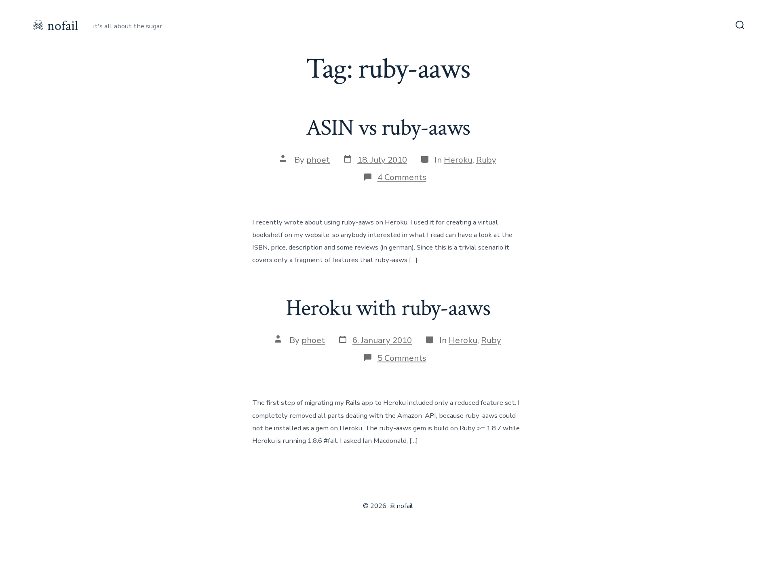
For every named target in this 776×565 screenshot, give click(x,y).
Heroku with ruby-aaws (388, 308)
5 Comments (401, 358)
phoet (318, 159)
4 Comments (401, 177)
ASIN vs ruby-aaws (388, 128)
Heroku (458, 159)
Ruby (486, 159)
